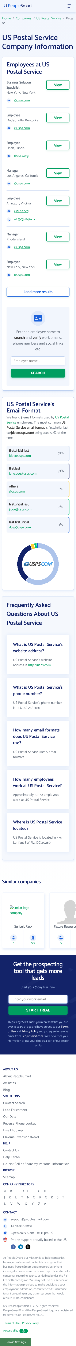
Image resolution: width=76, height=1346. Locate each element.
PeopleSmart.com (32, 1036)
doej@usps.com (20, 527)
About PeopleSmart (17, 1076)
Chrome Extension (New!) (21, 1137)
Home (6, 18)
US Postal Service (48, 18)
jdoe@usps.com (20, 455)
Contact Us (11, 1150)
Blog (6, 1090)
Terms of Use (11, 1323)
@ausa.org (21, 155)
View (58, 85)
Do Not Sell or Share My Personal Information (36, 1164)
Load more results (38, 292)
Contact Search (14, 1103)
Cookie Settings (15, 1342)
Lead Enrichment (15, 1110)
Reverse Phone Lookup (19, 1123)
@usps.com (22, 100)
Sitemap (9, 1177)
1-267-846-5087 (21, 1226)
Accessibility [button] (10, 1330)
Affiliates (9, 1083)
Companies (24, 18)
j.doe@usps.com (20, 509)
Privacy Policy (30, 1031)
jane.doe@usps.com (23, 473)
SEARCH (38, 373)
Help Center (11, 1157)
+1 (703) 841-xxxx (25, 219)
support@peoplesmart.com (30, 1219)
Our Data (9, 1117)
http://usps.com (39, 665)
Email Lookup (13, 1130)
